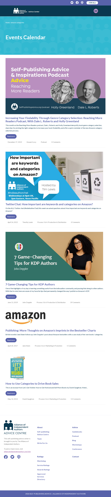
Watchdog (41, 461)
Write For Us (42, 443)
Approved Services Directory (41, 476)
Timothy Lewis (28, 222)
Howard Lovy (31, 142)
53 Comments (76, 399)
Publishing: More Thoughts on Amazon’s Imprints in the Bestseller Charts (51, 330)
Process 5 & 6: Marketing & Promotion (49, 346)
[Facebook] (77, 2)
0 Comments (56, 142)
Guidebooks (77, 432)
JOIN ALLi (92, 3)
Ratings (40, 457)
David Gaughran (28, 399)
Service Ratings (43, 465)
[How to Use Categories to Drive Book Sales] (18, 378)
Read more (11, 136)
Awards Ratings (43, 470)
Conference (77, 449)
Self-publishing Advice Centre (43, 433)
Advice (75, 427)
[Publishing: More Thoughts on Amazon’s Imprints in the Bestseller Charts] (26, 325)
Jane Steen (26, 346)
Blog (74, 440)
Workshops (77, 445)
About (40, 427)
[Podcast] (82, 2)
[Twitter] (72, 2)
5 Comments (72, 346)
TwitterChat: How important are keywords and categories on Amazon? (49, 204)
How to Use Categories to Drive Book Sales (32, 383)
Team (39, 439)
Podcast (44, 142)
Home (8, 22)
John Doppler (27, 302)
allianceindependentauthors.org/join (17, 451)
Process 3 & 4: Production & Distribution (52, 222)
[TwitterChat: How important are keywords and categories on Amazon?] (54, 199)
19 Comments (76, 302)
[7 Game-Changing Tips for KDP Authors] (54, 279)
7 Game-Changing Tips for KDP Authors (30, 284)
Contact (75, 457)
